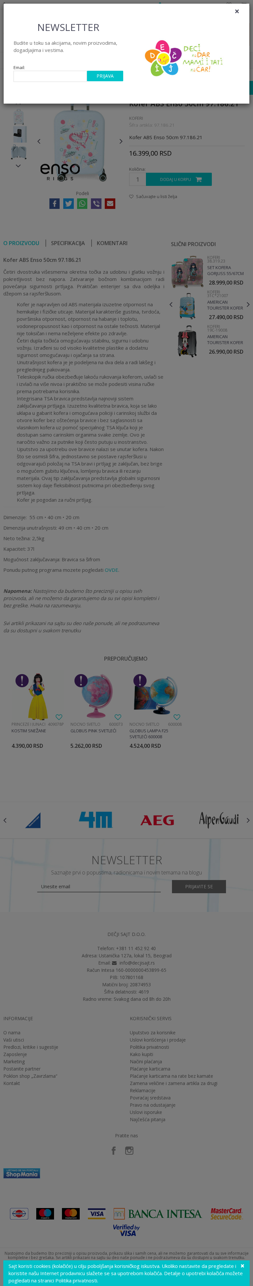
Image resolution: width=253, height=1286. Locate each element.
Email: (19, 67)
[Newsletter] (184, 56)
